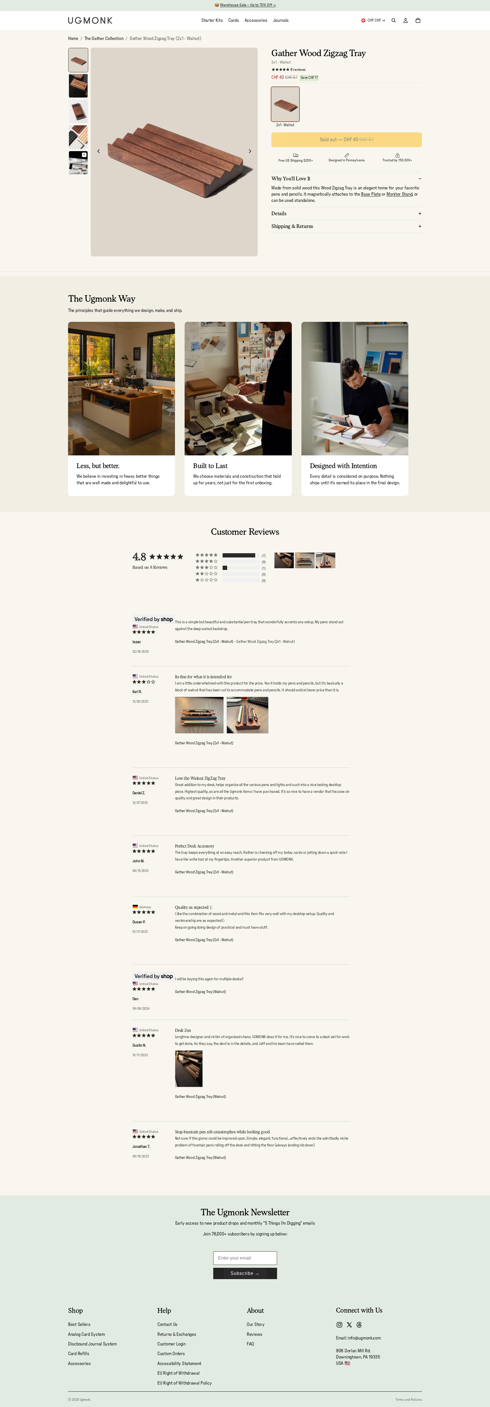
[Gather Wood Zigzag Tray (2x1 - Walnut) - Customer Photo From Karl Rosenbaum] (304, 560)
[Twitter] (349, 1324)
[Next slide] (251, 152)
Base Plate (371, 194)
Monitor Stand (399, 194)
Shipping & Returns (292, 226)
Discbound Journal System (92, 1344)
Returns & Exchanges (176, 1334)
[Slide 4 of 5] (78, 137)
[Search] (393, 20)
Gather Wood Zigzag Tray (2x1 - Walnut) (204, 642)
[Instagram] (339, 1324)
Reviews (254, 1334)
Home (73, 38)
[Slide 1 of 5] (78, 60)
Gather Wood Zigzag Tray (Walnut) (200, 992)
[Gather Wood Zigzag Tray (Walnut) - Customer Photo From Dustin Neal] (284, 560)
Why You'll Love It (291, 178)
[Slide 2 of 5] (78, 86)
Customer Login (171, 1344)
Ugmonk (85, 1399)
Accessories (79, 1363)
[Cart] (418, 20)
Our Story (255, 1324)
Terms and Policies (409, 1399)
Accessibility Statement (179, 1363)
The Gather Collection (104, 38)
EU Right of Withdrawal (178, 1373)
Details (278, 213)
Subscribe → (245, 1273)
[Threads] (359, 1324)
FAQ (250, 1344)
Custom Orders (171, 1353)
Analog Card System (86, 1334)
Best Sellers (79, 1324)
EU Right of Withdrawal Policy (184, 1383)
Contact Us (167, 1324)
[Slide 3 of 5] (78, 111)
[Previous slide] (97, 152)
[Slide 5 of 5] (78, 163)
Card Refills (78, 1353)
